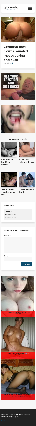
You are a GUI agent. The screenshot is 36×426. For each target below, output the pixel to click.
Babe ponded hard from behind (7, 162)
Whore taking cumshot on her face (8, 192)
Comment (8, 235)
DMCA (3, 421)
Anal (11, 63)
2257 (7, 421)
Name (6, 256)
